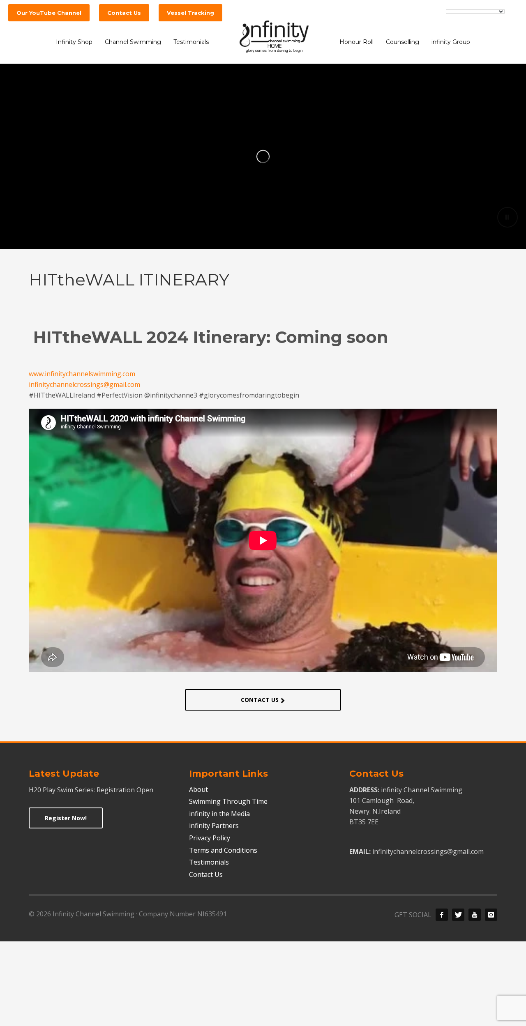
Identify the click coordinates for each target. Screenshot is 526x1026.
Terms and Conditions (223, 850)
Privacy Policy (209, 837)
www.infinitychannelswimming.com (82, 373)
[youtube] (474, 915)
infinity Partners (214, 825)
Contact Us (206, 874)
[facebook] (442, 915)
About (198, 789)
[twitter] (458, 915)
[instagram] (491, 915)
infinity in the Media (219, 813)
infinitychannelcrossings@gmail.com (84, 384)
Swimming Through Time (228, 801)
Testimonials (209, 862)
